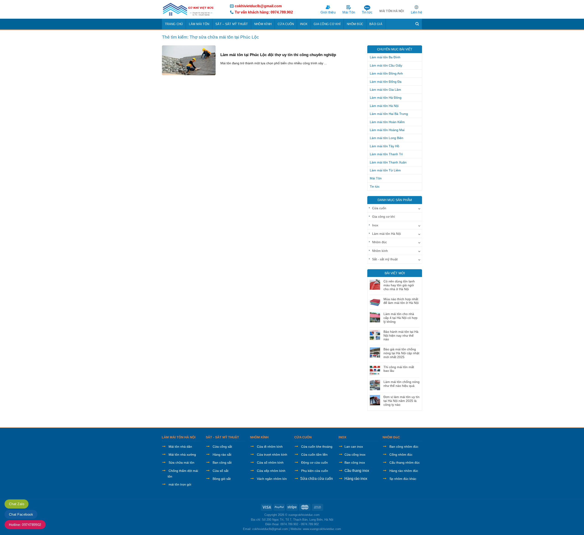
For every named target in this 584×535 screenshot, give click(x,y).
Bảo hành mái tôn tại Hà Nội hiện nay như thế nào (400, 335)
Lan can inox (353, 446)
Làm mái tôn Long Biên (386, 138)
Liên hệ (416, 12)
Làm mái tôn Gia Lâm (385, 89)
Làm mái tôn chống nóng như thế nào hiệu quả (401, 384)
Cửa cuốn (286, 24)
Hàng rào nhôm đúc (403, 471)
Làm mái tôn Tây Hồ (384, 146)
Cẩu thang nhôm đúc (404, 462)
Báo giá (375, 24)
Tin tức (367, 12)
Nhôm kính (262, 24)
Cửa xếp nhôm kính (271, 471)
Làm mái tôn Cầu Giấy (386, 65)
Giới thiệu (328, 12)
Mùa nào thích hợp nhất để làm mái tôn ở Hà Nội (401, 301)
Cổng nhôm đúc (400, 454)
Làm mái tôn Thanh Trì (386, 154)
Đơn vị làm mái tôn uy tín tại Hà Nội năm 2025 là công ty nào (401, 400)
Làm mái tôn (199, 24)
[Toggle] (419, 208)
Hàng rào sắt (222, 454)
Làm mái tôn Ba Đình (385, 57)
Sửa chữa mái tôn (181, 462)
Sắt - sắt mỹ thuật (385, 259)
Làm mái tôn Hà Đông (386, 97)
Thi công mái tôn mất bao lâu (398, 369)
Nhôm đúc (355, 24)
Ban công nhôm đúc (403, 446)
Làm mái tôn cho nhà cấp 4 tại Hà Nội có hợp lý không (400, 317)
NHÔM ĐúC (391, 437)
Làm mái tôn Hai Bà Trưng (389, 114)
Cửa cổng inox (354, 454)
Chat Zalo (16, 504)
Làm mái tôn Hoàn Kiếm (387, 122)
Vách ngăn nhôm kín (272, 479)
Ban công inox (354, 462)
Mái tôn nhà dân (180, 446)
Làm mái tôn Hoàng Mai (387, 130)
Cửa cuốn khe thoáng (316, 446)
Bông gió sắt (222, 479)
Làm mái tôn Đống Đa (386, 81)
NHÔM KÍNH (259, 437)
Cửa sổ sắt (220, 471)
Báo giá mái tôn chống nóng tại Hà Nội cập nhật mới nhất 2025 (401, 353)
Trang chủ (174, 24)
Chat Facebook (21, 514)
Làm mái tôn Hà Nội (384, 106)
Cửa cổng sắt (222, 446)
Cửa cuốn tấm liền (314, 454)
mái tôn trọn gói (180, 484)
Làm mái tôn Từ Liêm (385, 170)
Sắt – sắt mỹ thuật (231, 24)
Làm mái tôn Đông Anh (386, 73)
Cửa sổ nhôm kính (270, 462)
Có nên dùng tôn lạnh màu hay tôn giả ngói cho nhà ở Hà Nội (399, 285)
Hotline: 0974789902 (25, 525)
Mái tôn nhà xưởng (182, 454)
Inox (304, 24)
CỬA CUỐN (303, 437)
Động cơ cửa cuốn (314, 462)
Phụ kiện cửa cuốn (314, 471)
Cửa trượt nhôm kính (272, 454)
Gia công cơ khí (327, 24)
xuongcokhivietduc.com (304, 515)
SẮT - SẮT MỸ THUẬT (222, 437)
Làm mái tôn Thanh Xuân (388, 162)
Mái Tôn (348, 12)
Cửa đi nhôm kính (270, 446)
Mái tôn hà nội (391, 11)
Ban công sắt (222, 462)
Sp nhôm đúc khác (402, 479)
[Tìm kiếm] (417, 24)
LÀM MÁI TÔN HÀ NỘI (179, 437)
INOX (342, 437)
